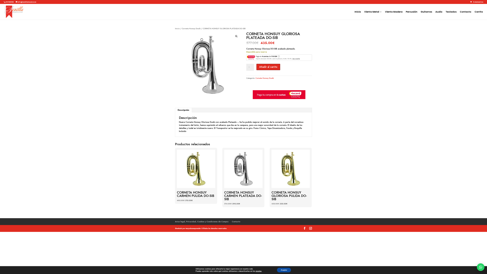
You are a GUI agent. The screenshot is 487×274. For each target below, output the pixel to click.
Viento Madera (394, 12)
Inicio (358, 12)
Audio (438, 12)
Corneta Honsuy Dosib (191, 28)
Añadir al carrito (268, 67)
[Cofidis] (279, 98)
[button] (236, 36)
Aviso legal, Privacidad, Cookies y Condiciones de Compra (201, 221)
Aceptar (284, 270)
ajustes (259, 271)
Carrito (479, 12)
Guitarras (426, 12)
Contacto (465, 12)
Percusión (411, 12)
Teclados (451, 12)
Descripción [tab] (183, 110)
